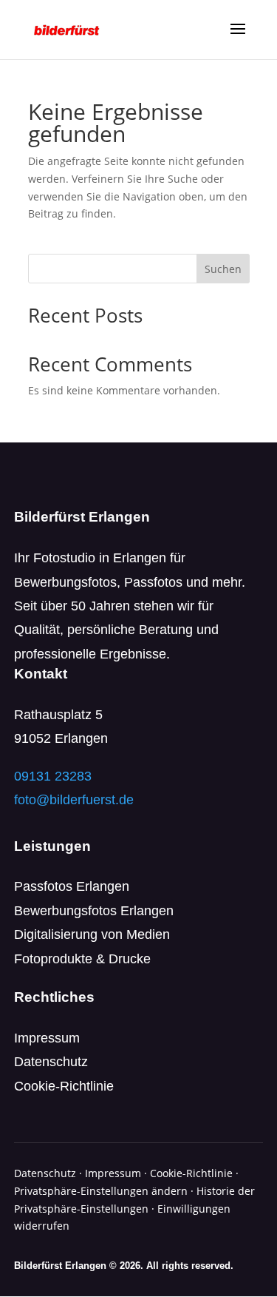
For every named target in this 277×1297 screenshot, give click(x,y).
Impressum (47, 1038)
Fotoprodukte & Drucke (82, 958)
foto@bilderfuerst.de (74, 799)
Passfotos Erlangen (71, 886)
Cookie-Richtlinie (64, 1086)
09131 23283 (53, 776)
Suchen (223, 269)
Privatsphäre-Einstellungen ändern (101, 1191)
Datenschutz (51, 1061)
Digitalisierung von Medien (92, 934)
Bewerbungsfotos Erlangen (94, 910)
